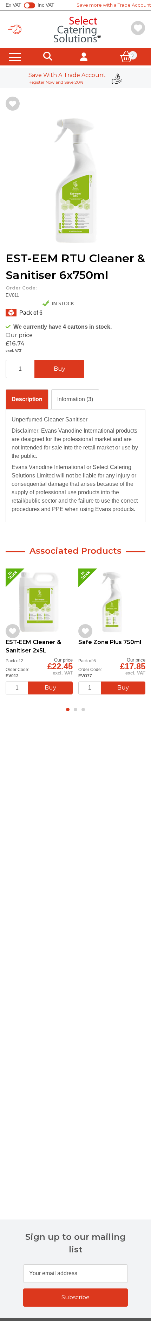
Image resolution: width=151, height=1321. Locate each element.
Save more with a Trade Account (114, 5)
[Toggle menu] (15, 56)
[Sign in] (83, 57)
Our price (19, 335)
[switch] (29, 5)
